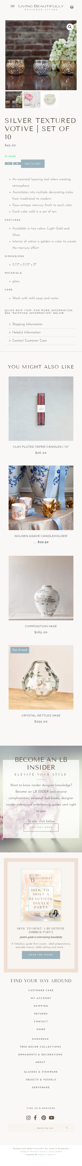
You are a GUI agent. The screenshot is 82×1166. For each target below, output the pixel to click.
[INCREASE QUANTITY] (17, 163)
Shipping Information (27, 324)
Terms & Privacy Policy (33, 1152)
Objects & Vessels (41, 1080)
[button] (70, 27)
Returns (41, 1014)
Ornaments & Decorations (40, 1055)
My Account (41, 998)
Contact (41, 1022)
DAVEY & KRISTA (47, 1155)
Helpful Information (26, 332)
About (40, 1062)
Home (41, 1029)
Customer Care (41, 991)
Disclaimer (55, 1152)
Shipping (41, 1006)
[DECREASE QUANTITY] (8, 163)
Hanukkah (40, 1039)
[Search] (66, 1128)
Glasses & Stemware (41, 1072)
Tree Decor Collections (40, 1047)
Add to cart (33, 164)
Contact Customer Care (29, 340)
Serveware (41, 1088)
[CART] (71, 7)
